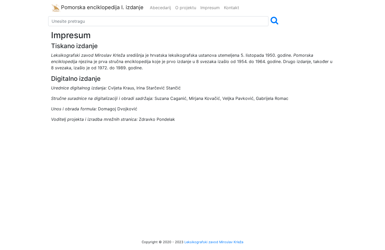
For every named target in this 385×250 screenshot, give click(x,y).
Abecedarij (160, 7)
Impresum (210, 7)
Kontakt (231, 7)
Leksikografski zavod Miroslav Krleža (213, 242)
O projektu (185, 7)
